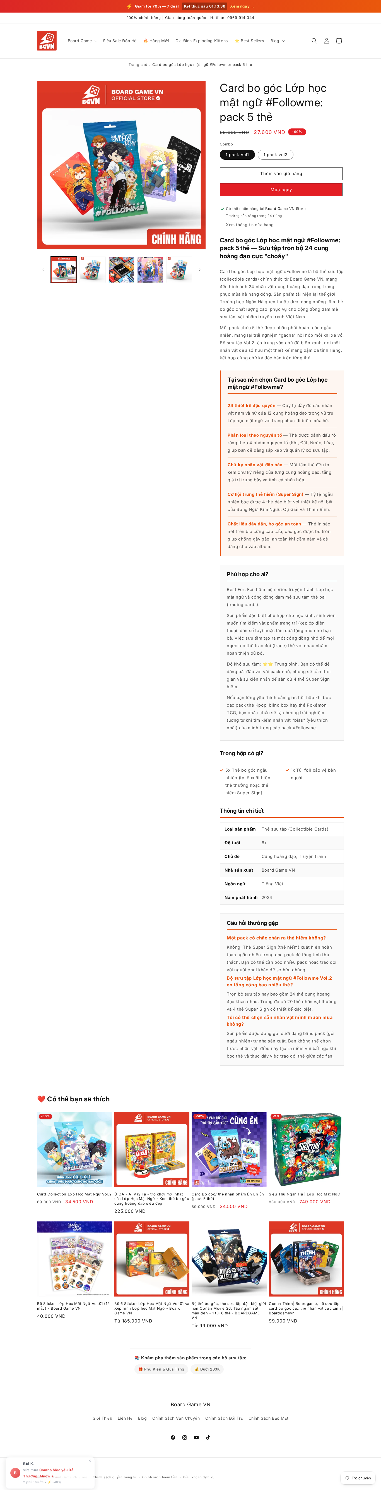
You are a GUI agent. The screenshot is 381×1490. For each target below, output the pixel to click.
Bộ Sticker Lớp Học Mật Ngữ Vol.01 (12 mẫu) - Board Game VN (73, 1305)
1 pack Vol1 (237, 154)
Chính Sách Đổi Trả (224, 1418)
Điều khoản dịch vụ (199, 1477)
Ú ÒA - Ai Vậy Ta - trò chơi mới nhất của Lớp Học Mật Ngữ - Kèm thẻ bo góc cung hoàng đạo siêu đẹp (151, 1199)
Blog (142, 1418)
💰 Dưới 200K (207, 1369)
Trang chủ (138, 64)
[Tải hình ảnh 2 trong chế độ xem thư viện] (92, 270)
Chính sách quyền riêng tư (115, 1477)
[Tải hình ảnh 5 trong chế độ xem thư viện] (179, 270)
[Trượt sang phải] (200, 270)
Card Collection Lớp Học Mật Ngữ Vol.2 (74, 1194)
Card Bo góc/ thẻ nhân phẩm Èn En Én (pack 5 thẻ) (228, 1196)
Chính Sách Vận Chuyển (176, 1418)
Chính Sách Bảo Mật (269, 1418)
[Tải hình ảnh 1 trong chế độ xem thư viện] (64, 270)
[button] (82, 41)
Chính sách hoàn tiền (160, 1477)
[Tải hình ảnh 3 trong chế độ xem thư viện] (121, 270)
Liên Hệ (125, 1418)
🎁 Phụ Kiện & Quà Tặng (161, 1369)
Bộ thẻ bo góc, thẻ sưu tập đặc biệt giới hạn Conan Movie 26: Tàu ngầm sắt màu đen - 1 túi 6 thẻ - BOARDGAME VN (229, 1310)
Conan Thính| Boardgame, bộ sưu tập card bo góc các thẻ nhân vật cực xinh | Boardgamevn (306, 1308)
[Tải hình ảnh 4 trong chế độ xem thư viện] (150, 270)
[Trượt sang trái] (43, 270)
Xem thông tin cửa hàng (250, 224)
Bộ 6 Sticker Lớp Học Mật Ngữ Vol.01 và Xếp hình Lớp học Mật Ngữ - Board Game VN (151, 1308)
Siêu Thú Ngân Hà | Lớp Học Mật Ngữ (304, 1194)
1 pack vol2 (276, 154)
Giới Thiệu (102, 1418)
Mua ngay (281, 189)
